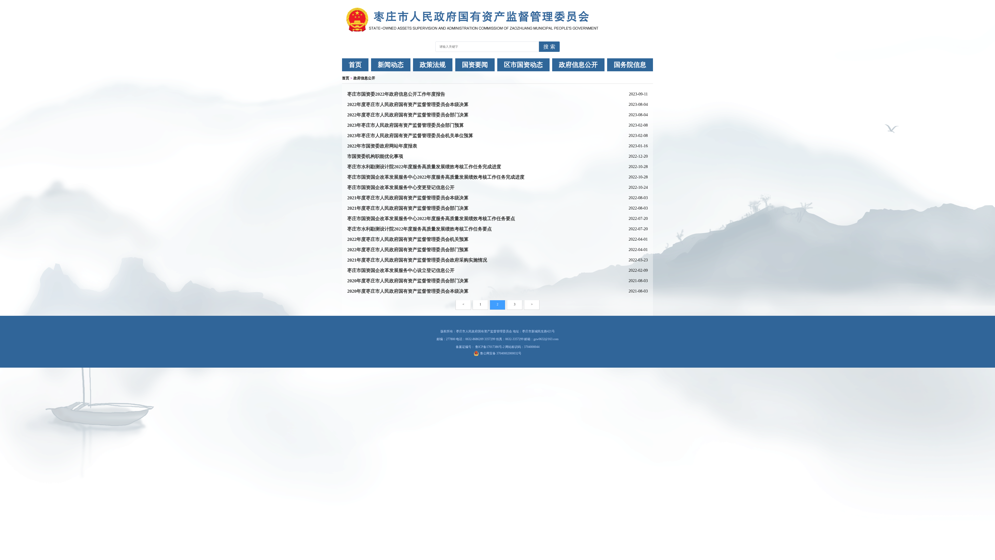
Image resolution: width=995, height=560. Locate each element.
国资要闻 (475, 64)
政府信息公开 (578, 64)
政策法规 (433, 64)
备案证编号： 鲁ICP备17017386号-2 (480, 347)
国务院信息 (630, 64)
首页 (355, 64)
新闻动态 (391, 64)
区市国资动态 (523, 64)
